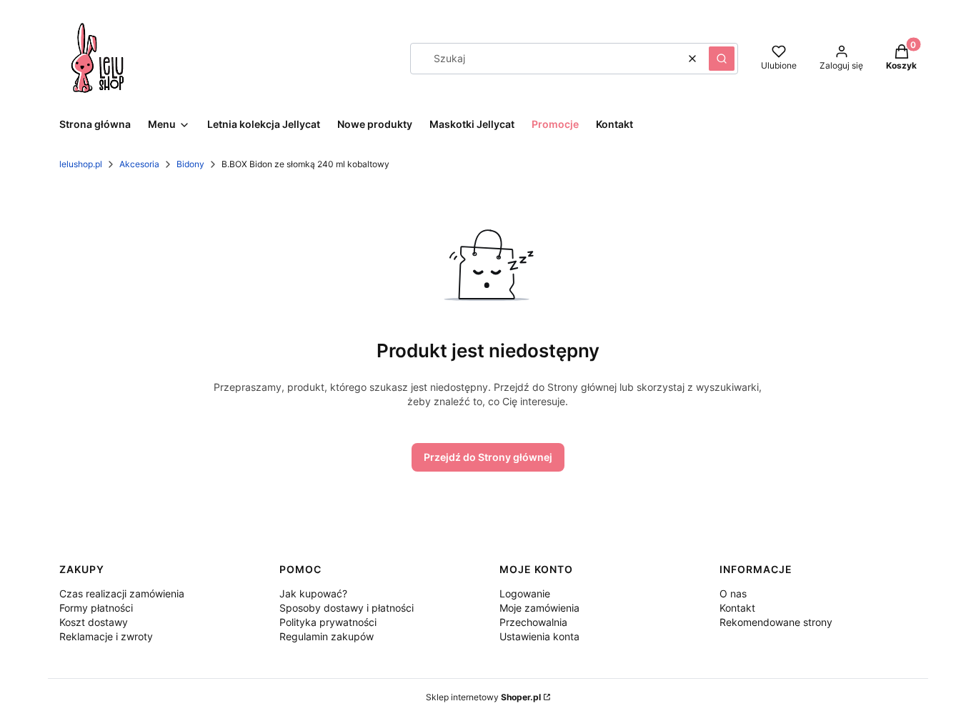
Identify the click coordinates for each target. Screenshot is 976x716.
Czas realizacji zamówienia (121, 593)
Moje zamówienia (539, 608)
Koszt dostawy (93, 622)
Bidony (190, 164)
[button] (722, 58)
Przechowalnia (533, 622)
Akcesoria (139, 164)
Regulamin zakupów (326, 636)
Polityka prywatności (328, 622)
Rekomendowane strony (775, 622)
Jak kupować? (313, 593)
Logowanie (524, 593)
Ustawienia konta (539, 636)
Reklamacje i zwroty (106, 636)
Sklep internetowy (483, 697)
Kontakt (737, 608)
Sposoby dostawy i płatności (346, 608)
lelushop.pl (80, 164)
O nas (733, 593)
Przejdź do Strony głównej (488, 457)
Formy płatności (96, 608)
